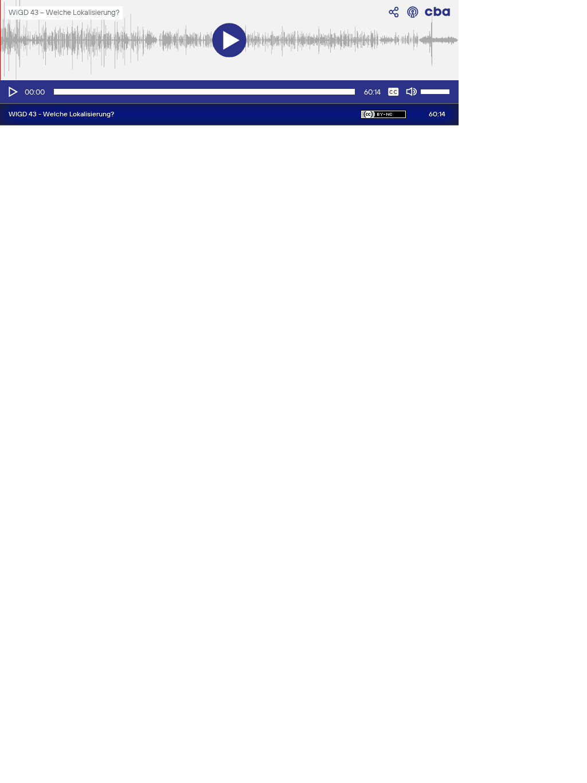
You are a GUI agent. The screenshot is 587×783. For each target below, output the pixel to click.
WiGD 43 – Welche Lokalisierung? (64, 13)
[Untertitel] (393, 91)
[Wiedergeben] (12, 91)
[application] (229, 91)
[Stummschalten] (411, 91)
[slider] (437, 90)
